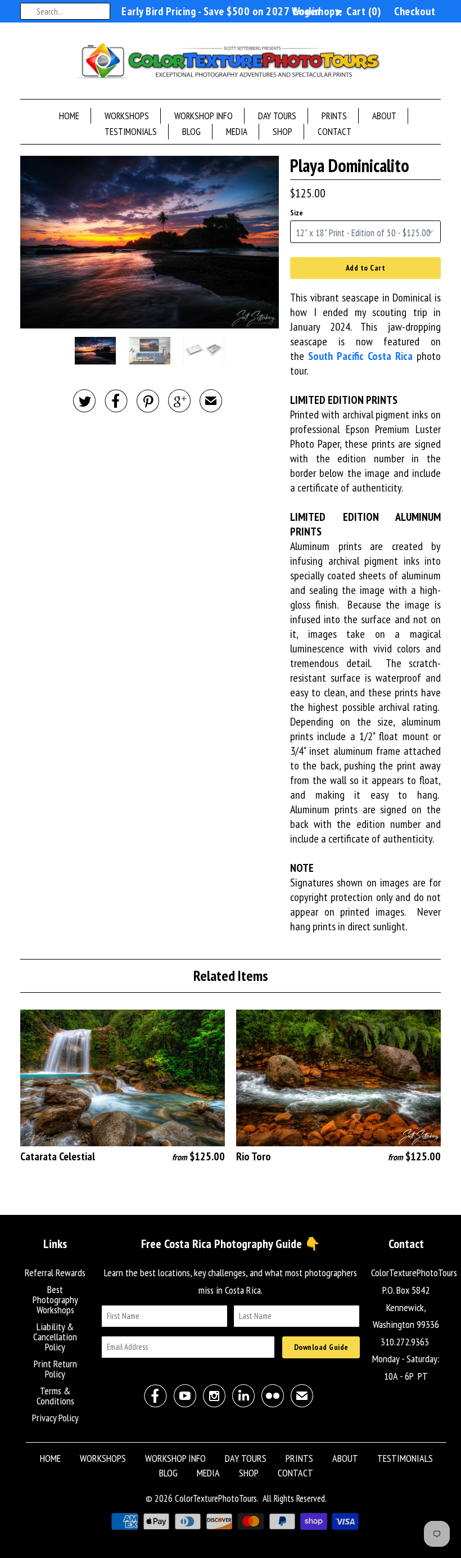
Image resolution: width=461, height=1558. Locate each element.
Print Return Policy (55, 1368)
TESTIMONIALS (131, 131)
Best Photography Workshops (55, 1299)
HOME (69, 116)
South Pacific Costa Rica (360, 356)
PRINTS (334, 116)
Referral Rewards (55, 1272)
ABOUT (384, 116)
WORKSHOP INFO (203, 116)
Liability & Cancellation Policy (55, 1336)
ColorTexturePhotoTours (216, 1498)
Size (296, 213)
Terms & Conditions (55, 1395)
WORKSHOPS (127, 116)
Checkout (414, 11)
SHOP (282, 131)
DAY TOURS (277, 116)
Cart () (362, 11)
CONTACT (334, 131)
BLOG (191, 131)
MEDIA (236, 131)
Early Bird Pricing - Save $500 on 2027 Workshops (230, 11)
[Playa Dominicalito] (149, 242)
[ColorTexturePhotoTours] (230, 63)
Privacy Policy (55, 1417)
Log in (306, 11)
